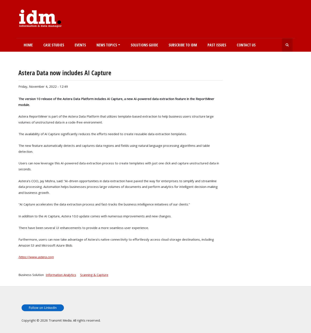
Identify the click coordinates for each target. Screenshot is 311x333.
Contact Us (246, 44)
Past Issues (217, 44)
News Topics (106, 44)
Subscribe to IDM (183, 44)
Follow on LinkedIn (43, 308)
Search (287, 45)
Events (80, 44)
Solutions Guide (144, 44)
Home (28, 44)
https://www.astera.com (36, 257)
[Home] (40, 17)
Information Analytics (61, 275)
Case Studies (53, 44)
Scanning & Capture (94, 275)
